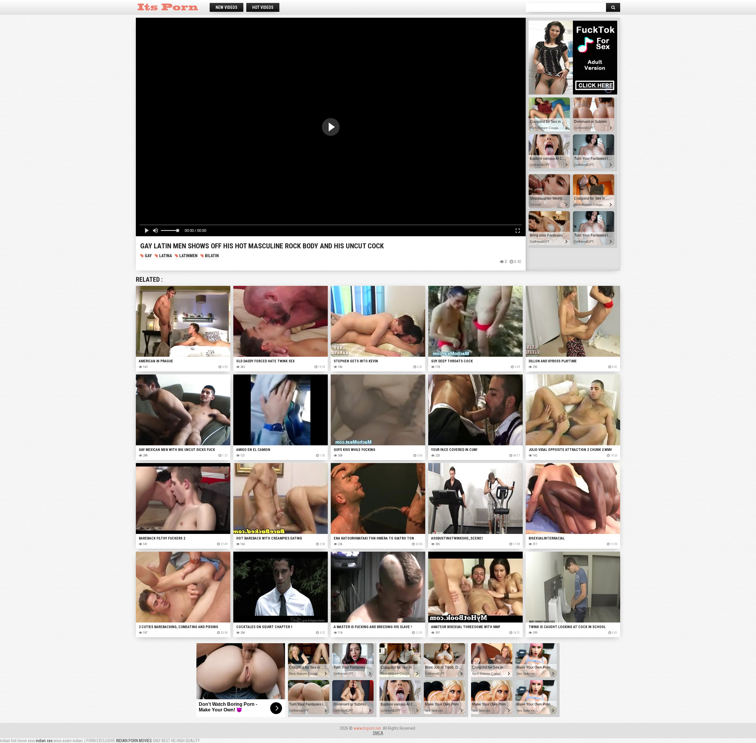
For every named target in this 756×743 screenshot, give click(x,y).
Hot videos (262, 7)
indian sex (44, 740)
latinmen (188, 255)
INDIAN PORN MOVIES (134, 740)
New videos (226, 7)
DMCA (378, 733)
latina (165, 255)
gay (148, 255)
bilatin (211, 255)
